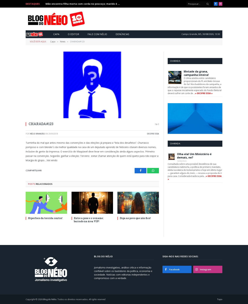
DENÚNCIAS (122, 34)
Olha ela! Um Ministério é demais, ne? (194, 155)
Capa (56, 34)
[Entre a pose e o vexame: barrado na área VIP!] (92, 203)
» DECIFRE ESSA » (204, 93)
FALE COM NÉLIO (97, 34)
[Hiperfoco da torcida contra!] (46, 203)
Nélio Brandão (37, 133)
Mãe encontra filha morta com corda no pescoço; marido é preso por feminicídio (83, 3)
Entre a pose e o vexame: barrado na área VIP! (88, 219)
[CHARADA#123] (92, 85)
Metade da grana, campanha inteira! (196, 73)
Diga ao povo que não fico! (135, 218)
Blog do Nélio (50, 299)
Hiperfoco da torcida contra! (45, 218)
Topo (219, 299)
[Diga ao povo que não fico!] (138, 203)
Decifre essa (153, 133)
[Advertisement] (160, 18)
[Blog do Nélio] (56, 19)
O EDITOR (73, 34)
